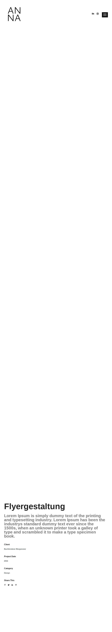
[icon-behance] (93, 14)
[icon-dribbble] (98, 14)
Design (7, 573)
